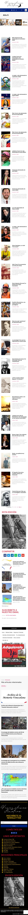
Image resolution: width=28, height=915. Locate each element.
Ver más (4, 640)
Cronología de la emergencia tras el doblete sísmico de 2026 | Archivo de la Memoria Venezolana (19, 587)
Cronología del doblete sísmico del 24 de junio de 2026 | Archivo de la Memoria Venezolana (19, 575)
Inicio (3, 632)
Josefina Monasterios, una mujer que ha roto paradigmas (18, 303)
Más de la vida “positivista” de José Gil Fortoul (19, 322)
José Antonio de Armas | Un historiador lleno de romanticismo (19, 360)
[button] (22, 10)
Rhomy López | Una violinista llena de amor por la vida (19, 435)
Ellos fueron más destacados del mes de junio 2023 (19, 133)
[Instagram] (16, 10)
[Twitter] (14, 10)
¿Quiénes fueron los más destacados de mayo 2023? (19, 151)
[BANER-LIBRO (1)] (14, 666)
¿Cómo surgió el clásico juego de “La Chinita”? (18, 378)
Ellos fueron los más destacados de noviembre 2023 (18, 39)
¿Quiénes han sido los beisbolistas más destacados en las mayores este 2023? (19, 417)
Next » (20, 507)
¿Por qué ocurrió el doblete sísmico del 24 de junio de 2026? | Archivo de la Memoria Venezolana (19, 598)
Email (2, 820)
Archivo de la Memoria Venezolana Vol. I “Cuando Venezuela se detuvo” (19, 563)
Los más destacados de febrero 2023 (18, 208)
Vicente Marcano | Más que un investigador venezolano (19, 492)
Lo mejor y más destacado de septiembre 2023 (19, 76)
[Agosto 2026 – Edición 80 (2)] (14, 548)
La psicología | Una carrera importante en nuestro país (19, 340)
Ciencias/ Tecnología (7, 637)
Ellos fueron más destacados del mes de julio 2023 (19, 114)
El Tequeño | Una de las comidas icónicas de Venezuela (18, 473)
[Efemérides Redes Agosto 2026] (14, 7)
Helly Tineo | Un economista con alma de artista (19, 265)
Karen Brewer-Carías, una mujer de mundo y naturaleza (18, 398)
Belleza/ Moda (9, 632)
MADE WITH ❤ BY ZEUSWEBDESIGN (20, 913)
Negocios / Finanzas (18, 632)
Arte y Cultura (17, 637)
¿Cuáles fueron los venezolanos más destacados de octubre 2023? (18, 58)
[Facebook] (12, 10)
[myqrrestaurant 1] (14, 25)
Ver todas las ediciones (14, 907)
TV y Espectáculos (20, 635)
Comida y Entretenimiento (9, 635)
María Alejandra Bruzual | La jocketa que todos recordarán (19, 284)
